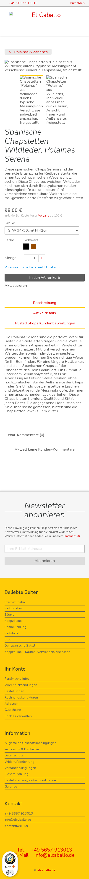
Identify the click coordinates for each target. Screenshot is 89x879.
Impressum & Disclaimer (22, 749)
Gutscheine (13, 710)
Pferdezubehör (15, 602)
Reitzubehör (13, 608)
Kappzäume (13, 621)
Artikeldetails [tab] (44, 313)
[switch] (10, 872)
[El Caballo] (45, 15)
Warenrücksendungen (21, 685)
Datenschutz (72, 536)
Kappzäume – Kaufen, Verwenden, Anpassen (37, 652)
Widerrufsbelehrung (19, 762)
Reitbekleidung (15, 627)
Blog (8, 639)
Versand (43, 216)
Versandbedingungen (20, 768)
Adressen (11, 703)
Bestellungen (14, 691)
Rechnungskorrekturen (21, 697)
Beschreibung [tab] (44, 302)
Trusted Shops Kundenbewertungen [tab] (44, 323)
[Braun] (33, 246)
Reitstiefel (12, 633)
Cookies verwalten (18, 716)
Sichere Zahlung (17, 774)
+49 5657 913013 (19, 813)
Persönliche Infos (17, 679)
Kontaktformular (16, 826)
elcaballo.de (46, 870)
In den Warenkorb (44, 277)
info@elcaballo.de (18, 819)
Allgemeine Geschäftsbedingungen (30, 743)
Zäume (9, 614)
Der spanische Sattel (20, 645)
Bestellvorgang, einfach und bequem (31, 780)
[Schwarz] (26, 247)
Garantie (11, 786)
